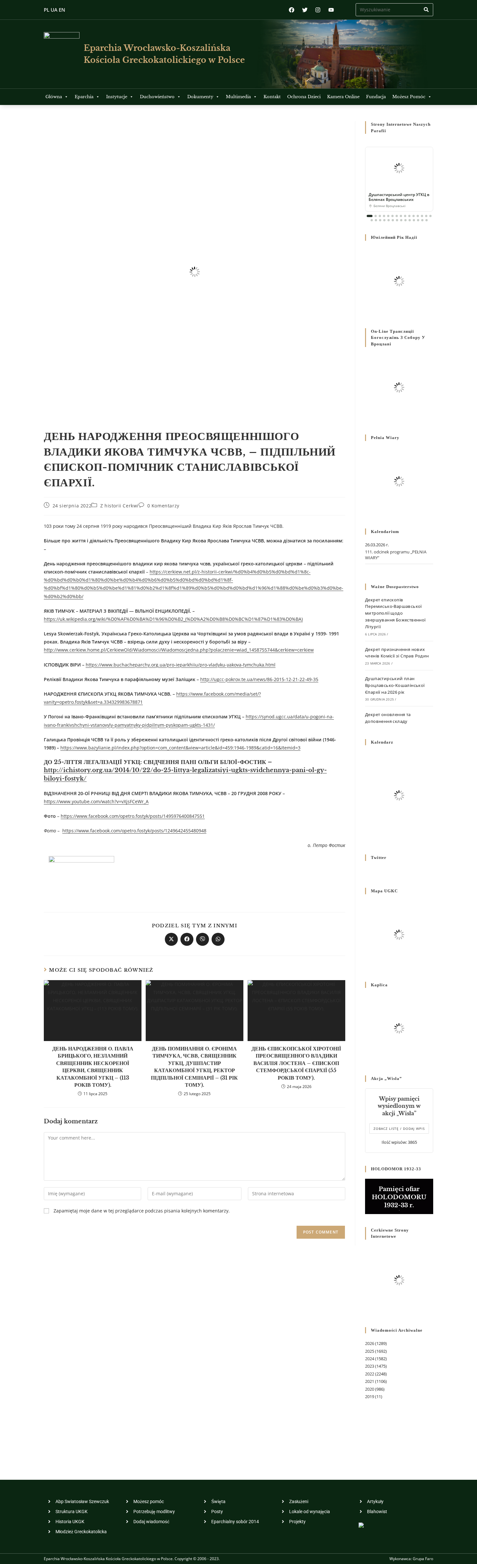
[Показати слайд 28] (422, 220)
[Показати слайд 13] (422, 216)
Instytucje (116, 96)
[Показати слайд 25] (410, 220)
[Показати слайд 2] (375, 216)
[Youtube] (331, 10)
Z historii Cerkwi (119, 506)
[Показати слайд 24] (405, 220)
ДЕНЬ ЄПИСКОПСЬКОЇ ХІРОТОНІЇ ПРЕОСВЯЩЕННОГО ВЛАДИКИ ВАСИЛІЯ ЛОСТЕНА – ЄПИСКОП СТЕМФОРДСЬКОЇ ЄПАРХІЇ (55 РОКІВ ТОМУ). (296, 1063)
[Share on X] (171, 939)
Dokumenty (200, 96)
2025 (369, 1351)
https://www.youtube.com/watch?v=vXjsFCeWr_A (96, 801)
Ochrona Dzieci (304, 96)
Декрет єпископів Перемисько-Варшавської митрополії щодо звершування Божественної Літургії (395, 613)
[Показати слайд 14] (426, 216)
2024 (369, 1358)
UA (54, 9)
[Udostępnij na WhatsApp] (218, 939)
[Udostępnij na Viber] (202, 939)
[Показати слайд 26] (414, 220)
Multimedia (238, 96)
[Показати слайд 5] (388, 216)
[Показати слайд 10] (409, 216)
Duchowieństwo (157, 96)
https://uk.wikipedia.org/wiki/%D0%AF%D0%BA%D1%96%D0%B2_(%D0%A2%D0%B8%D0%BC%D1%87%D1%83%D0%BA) (173, 619)
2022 (369, 1374)
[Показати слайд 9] (405, 216)
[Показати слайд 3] (380, 216)
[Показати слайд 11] (413, 216)
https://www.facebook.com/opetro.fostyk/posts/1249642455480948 (134, 831)
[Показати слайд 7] (397, 216)
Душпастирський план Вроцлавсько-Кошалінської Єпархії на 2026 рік (395, 685)
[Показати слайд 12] (418, 216)
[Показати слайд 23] (401, 220)
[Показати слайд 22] (397, 220)
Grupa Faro (423, 1558)
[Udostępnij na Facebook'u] (186, 939)
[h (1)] (81, 875)
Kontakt (272, 96)
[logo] (62, 54)
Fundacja (376, 96)
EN (62, 9)
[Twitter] (305, 10)
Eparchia (84, 96)
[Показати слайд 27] (418, 220)
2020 (369, 1389)
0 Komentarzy (163, 506)
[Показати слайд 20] (388, 220)
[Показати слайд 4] (384, 216)
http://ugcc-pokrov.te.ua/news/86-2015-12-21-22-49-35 (259, 679)
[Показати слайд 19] (384, 220)
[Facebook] (292, 10)
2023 (369, 1366)
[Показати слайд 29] (426, 220)
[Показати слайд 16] (372, 220)
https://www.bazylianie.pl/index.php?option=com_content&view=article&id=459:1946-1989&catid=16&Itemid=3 (180, 748)
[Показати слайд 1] (370, 216)
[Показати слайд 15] (430, 216)
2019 (369, 1396)
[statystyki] (361, 1524)
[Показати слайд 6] (392, 216)
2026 (369, 1343)
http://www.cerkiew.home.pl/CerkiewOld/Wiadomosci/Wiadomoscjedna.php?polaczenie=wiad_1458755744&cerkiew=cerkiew (179, 650)
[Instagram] (318, 10)
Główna (53, 96)
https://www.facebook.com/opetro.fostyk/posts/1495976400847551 (133, 816)
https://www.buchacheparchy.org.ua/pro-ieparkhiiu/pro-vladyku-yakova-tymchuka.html (180, 665)
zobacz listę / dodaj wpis (399, 1128)
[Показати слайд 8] (401, 216)
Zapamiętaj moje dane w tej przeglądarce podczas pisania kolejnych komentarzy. (142, 1211)
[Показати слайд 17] (376, 220)
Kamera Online (343, 96)
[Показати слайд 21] (393, 220)
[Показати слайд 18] (380, 220)
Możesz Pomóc (408, 96)
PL (46, 9)
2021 (369, 1381)
